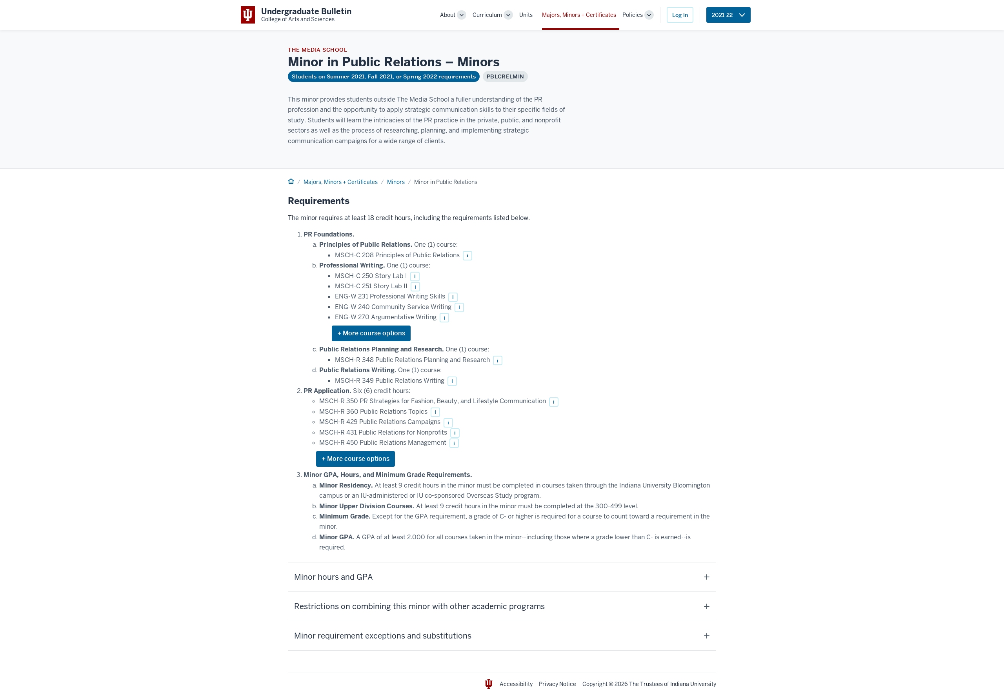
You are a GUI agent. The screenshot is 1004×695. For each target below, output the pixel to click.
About (447, 14)
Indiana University (693, 684)
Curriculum (487, 14)
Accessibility (516, 684)
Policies (632, 14)
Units (526, 14)
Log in (680, 14)
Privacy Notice (557, 684)
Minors (396, 182)
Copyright (594, 684)
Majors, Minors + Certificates (579, 14)
